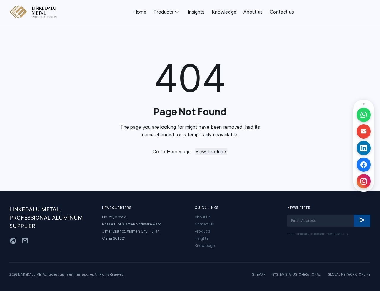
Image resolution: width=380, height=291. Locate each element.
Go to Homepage (172, 152)
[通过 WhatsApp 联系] (364, 115)
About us (253, 12)
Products (163, 12)
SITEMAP (258, 274)
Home (139, 12)
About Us (203, 217)
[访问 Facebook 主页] (364, 165)
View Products (211, 152)
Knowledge (224, 12)
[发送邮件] (364, 131)
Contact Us (204, 224)
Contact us (282, 12)
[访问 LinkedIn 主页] (364, 148)
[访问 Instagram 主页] (364, 181)
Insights (196, 12)
